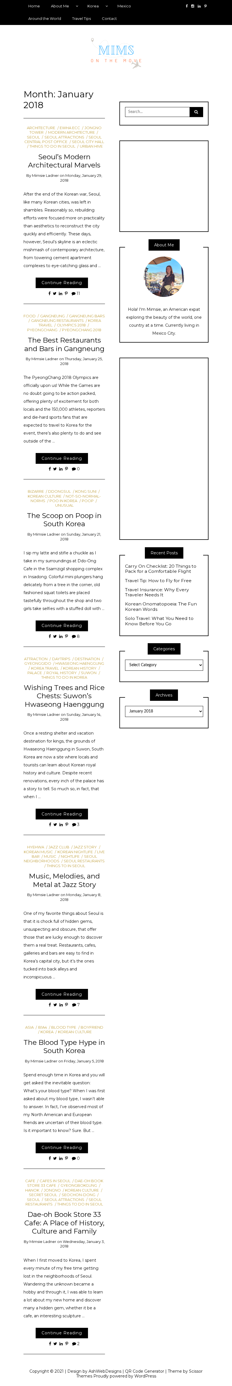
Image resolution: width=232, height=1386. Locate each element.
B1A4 (42, 1027)
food (29, 316)
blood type (63, 1027)
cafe (30, 1181)
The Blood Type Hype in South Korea (64, 1046)
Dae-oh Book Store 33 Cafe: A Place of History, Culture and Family (64, 1222)
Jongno (52, 1190)
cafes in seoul (55, 1181)
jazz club (59, 847)
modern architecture (71, 132)
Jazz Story (85, 847)
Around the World (44, 18)
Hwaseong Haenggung (79, 663)
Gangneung (52, 316)
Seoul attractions (64, 137)
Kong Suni (85, 491)
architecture (41, 127)
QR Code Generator (144, 1371)
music (50, 856)
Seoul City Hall (88, 141)
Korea (93, 6)
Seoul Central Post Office (63, 139)
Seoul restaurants (84, 861)
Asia (29, 1027)
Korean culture (74, 1031)
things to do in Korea (64, 677)
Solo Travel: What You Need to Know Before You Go (159, 621)
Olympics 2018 (71, 325)
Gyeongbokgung (79, 1185)
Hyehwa (35, 847)
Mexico (124, 6)
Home (34, 6)
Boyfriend (92, 1027)
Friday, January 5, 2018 (84, 1061)
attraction (36, 659)
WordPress (145, 1376)
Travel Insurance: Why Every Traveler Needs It (157, 592)
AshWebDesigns (105, 1371)
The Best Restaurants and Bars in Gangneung (64, 344)
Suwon (88, 672)
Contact (109, 18)
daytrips (61, 659)
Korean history (79, 668)
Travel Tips (81, 18)
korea (46, 1031)
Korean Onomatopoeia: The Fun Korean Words (161, 606)
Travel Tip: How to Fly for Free (158, 580)
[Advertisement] (172, 185)
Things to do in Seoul (52, 146)
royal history (61, 672)
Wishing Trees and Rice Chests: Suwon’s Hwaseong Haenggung (64, 695)
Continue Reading (62, 282)
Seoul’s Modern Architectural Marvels (64, 160)
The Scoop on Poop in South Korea (64, 519)
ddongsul (59, 491)
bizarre (36, 491)
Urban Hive (91, 146)
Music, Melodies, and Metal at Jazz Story (64, 880)
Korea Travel (45, 668)
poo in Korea (63, 500)
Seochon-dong (78, 1194)
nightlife (70, 856)
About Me (60, 6)
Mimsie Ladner (45, 175)
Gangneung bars (87, 316)
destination (87, 659)
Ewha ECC (70, 127)
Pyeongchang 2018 (81, 330)
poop (88, 500)
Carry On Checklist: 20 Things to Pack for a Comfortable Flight (160, 569)
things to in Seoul (66, 865)
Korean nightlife (75, 852)
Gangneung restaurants (57, 320)
